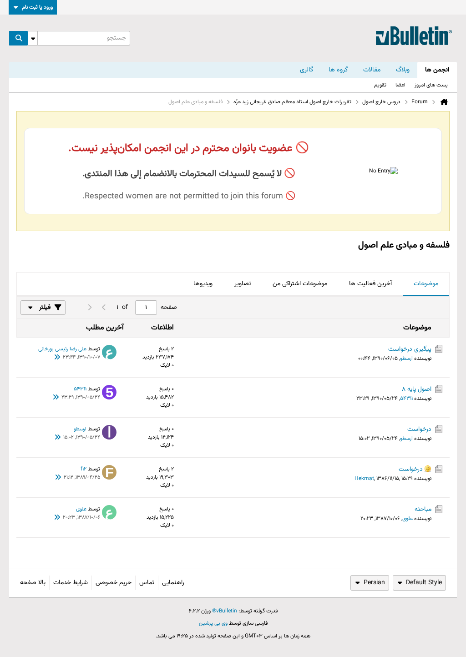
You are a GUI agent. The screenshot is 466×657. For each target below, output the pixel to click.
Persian (374, 583)
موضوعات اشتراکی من (300, 284)
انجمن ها (437, 70)
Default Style (424, 583)
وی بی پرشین (213, 623)
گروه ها (338, 70)
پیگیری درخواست (409, 349)
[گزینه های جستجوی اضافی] (33, 38)
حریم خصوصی (114, 583)
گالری (306, 70)
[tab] (426, 284)
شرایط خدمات (70, 583)
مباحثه (423, 510)
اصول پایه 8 (416, 389)
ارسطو (406, 358)
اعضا (400, 85)
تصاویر (242, 284)
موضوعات (426, 284)
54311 (406, 398)
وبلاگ (403, 70)
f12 (83, 469)
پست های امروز (431, 85)
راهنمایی (173, 583)
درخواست (419, 430)
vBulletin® (224, 611)
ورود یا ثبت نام (37, 7)
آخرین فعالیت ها (370, 284)
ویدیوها (203, 284)
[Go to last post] (57, 358)
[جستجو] (18, 38)
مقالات (371, 70)
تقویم (380, 85)
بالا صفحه (33, 583)
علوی (407, 519)
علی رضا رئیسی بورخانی (62, 349)
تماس (146, 583)
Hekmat (364, 479)
